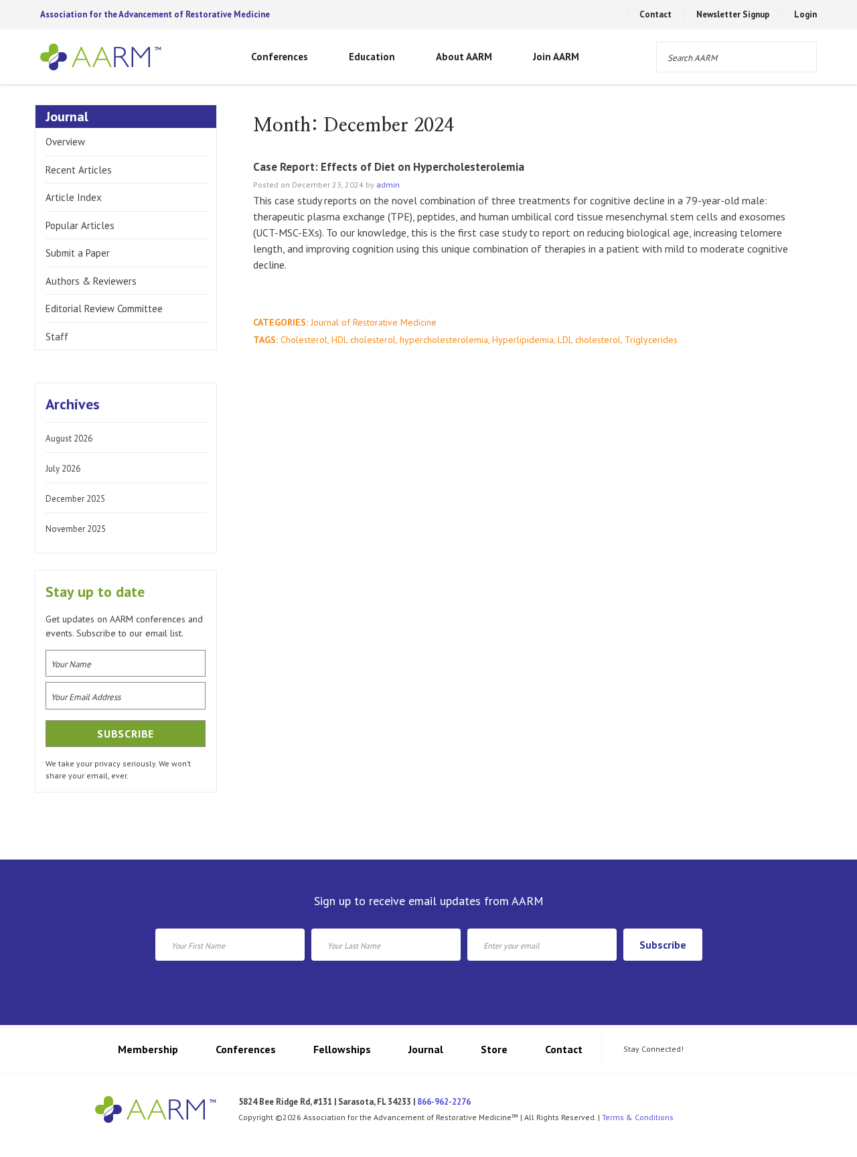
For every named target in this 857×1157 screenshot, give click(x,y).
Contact (655, 14)
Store (494, 1049)
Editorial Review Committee (104, 308)
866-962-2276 (444, 1101)
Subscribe (662, 944)
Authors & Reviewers (91, 281)
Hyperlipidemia (523, 340)
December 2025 (75, 498)
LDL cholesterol (589, 340)
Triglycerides (651, 340)
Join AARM (556, 56)
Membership (148, 1049)
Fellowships (342, 1049)
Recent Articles (79, 169)
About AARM (464, 56)
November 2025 (76, 529)
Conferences (279, 56)
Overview (65, 141)
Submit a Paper (78, 253)
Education (372, 56)
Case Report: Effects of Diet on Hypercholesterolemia (388, 166)
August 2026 (69, 438)
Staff (57, 336)
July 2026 (63, 468)
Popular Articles (80, 225)
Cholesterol (304, 340)
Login (805, 14)
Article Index (74, 197)
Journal (425, 1049)
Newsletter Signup (732, 14)
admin (388, 185)
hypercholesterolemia (444, 340)
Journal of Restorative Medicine (374, 322)
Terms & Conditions (638, 1117)
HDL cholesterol (363, 340)
